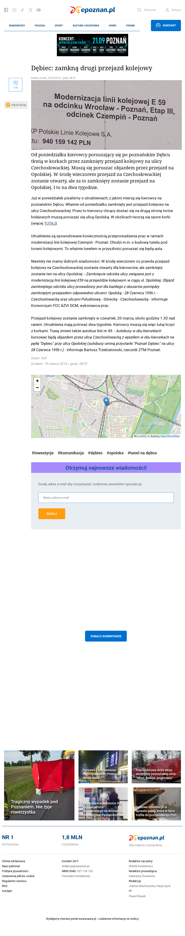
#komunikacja (71, 452)
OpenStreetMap (170, 436)
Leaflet (141, 436)
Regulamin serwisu (14, 881)
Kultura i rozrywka (86, 25)
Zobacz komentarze (105, 636)
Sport (59, 25)
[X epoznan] (30, 10)
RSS (4, 886)
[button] (106, 401)
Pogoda (40, 25)
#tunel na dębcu (142, 452)
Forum (130, 25)
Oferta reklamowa (13, 861)
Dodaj (52, 514)
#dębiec (95, 452)
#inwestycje (43, 452)
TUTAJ (50, 223)
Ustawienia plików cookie (18, 876)
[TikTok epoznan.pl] (22, 10)
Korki (112, 25)
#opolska (115, 452)
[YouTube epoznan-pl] (39, 10)
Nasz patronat (11, 866)
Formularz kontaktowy (76, 876)
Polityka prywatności (15, 871)
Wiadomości (17, 25)
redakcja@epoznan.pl (75, 866)
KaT (44, 358)
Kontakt (169, 25)
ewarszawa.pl (87, 918)
